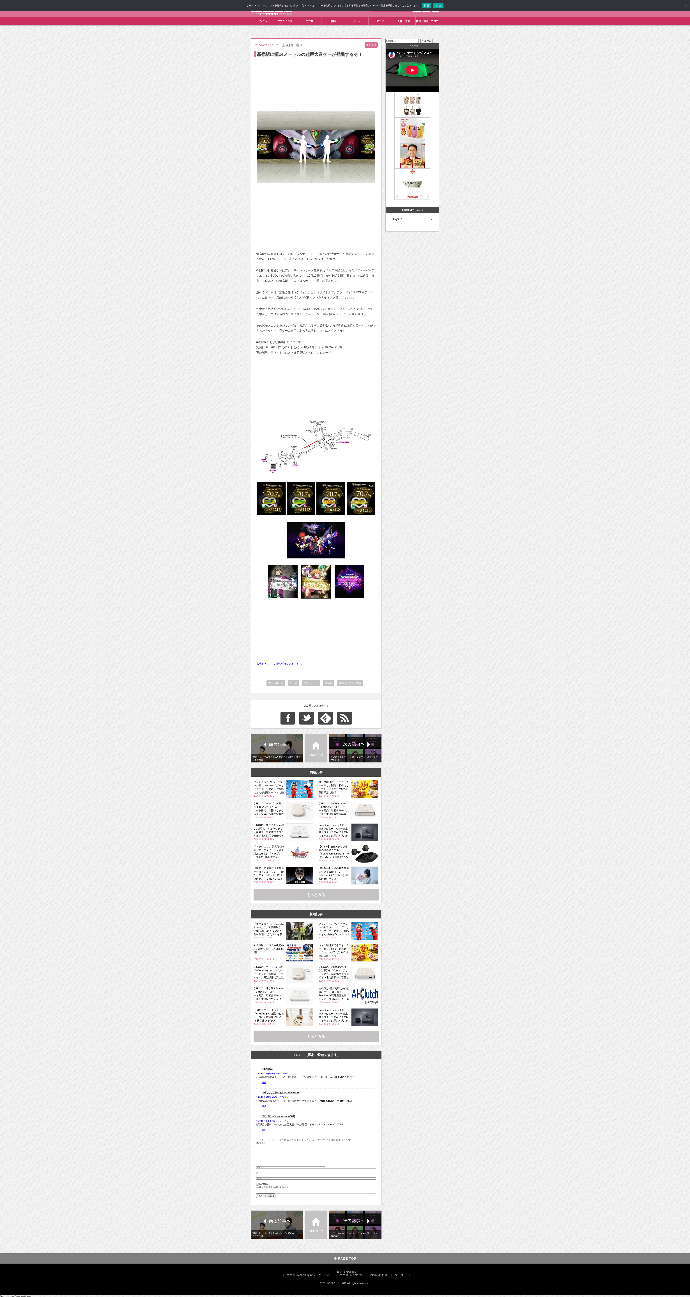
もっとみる (316, 895)
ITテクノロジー (286, 21)
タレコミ (400, 1275)
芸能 (333, 21)
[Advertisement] (316, 85)
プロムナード (311, 683)
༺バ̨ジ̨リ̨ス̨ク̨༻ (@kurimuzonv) (280, 1092)
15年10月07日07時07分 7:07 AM (272, 1121)
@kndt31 (267, 1068)
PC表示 (337, 1272)
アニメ (380, 21)
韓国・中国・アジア (427, 21)
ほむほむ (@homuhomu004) (278, 1116)
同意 (426, 5)
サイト (259, 1178)
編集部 (289, 45)
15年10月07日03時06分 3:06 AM (272, 1097)
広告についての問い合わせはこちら (279, 663)
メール (259, 1173)
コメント (261, 1143)
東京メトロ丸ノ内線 (350, 683)
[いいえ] (685, 5)
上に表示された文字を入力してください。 (273, 1187)
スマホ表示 (350, 1272)
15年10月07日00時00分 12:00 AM (272, 1073)
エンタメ (262, 21)
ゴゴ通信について (351, 1275)
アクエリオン (275, 683)
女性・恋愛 (403, 21)
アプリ (309, 21)
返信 (264, 1082)
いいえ (438, 5)
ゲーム (356, 21)
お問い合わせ (378, 1275)
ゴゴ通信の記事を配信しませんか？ (310, 1275)
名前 (258, 1167)
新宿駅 (328, 683)
